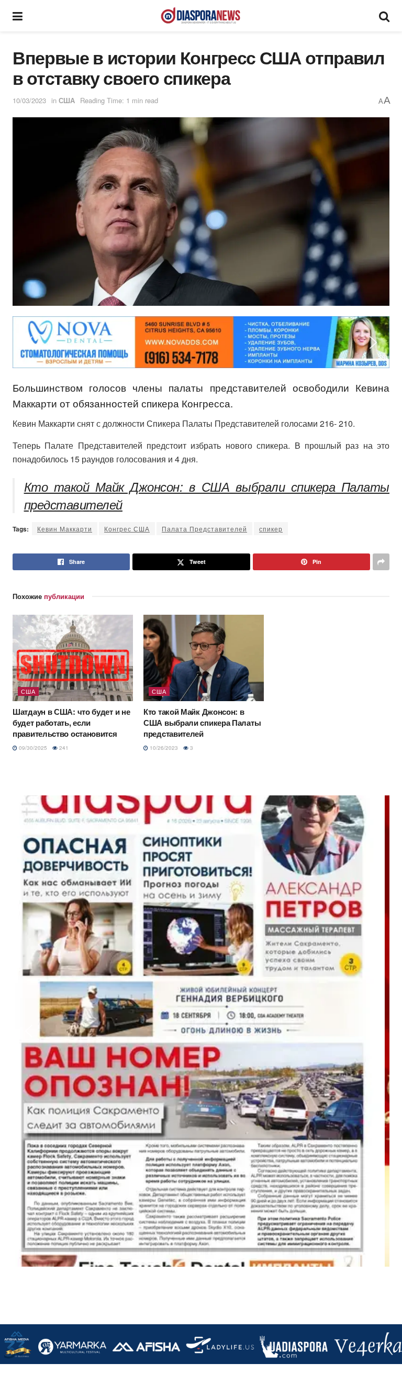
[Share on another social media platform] (381, 561)
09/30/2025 (32, 747)
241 (63, 747)
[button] (28, 342)
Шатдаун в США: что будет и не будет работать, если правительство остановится (71, 722)
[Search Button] (384, 15)
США (67, 100)
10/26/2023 (163, 747)
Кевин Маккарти (64, 528)
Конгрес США (127, 528)
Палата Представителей (204, 528)
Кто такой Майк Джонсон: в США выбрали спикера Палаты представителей (206, 495)
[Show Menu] (18, 15)
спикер (271, 528)
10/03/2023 (29, 100)
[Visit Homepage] (200, 15)
